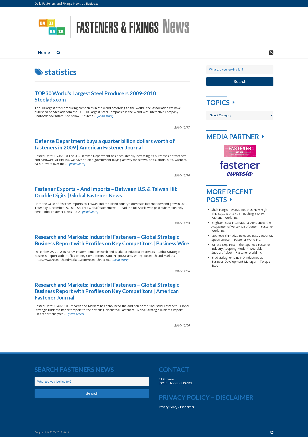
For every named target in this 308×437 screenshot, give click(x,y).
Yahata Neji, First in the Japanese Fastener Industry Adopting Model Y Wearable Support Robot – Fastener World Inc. (240, 248)
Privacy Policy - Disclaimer (176, 407)
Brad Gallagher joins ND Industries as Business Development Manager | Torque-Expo (241, 261)
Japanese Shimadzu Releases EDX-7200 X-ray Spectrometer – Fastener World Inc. (242, 238)
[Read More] (105, 116)
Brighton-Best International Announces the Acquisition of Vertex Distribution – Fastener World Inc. (242, 227)
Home (44, 52)
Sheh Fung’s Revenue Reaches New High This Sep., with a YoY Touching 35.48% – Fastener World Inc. (239, 214)
